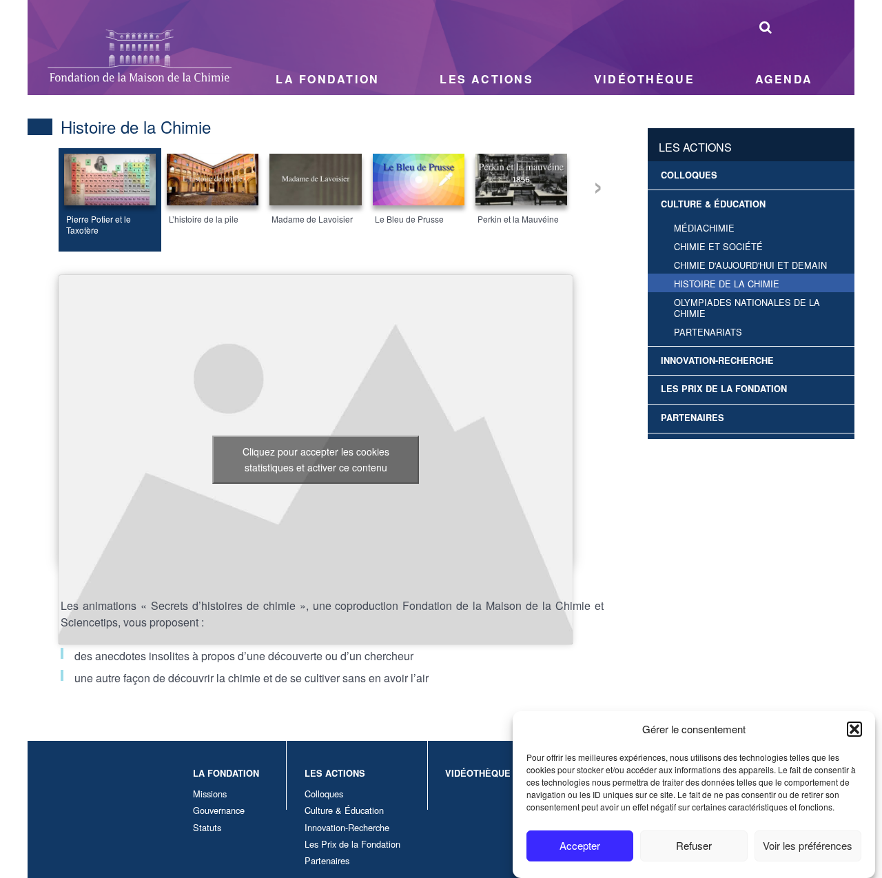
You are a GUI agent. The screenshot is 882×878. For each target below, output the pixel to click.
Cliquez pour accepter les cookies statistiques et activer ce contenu (316, 459)
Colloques (689, 175)
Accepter (580, 845)
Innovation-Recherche (717, 360)
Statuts (207, 827)
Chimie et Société (718, 246)
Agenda (784, 79)
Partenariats (708, 331)
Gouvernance (219, 810)
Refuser (694, 845)
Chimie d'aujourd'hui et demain (750, 265)
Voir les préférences (807, 845)
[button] (854, 729)
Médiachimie (704, 227)
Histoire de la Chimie (726, 283)
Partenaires (692, 417)
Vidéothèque (644, 79)
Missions (210, 793)
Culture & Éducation (713, 204)
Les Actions (486, 79)
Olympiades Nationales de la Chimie (747, 308)
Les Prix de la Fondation (724, 388)
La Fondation (328, 79)
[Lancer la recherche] (765, 26)
